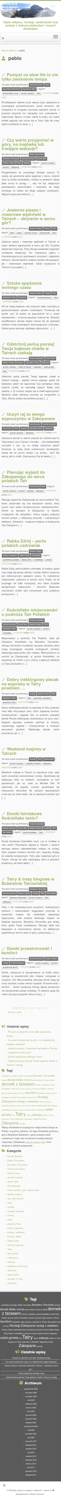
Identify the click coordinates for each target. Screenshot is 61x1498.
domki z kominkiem (39, 1088)
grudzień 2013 (31, 1471)
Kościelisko (7, 633)
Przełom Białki (35, 1105)
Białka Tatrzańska (36, 154)
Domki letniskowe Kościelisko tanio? (22, 815)
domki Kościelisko (29, 832)
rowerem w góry (30, 233)
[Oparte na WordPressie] (53, 1489)
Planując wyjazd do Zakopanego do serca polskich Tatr (23, 476)
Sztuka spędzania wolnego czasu (22, 285)
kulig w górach (51, 1093)
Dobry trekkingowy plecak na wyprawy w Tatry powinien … (30, 683)
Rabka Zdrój (24, 555)
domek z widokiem (42, 1085)
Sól (13, 1115)
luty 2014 (30, 1467)
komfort (6, 167)
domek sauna (35, 424)
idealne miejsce (9, 163)
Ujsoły (29, 1115)
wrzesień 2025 (31, 1392)
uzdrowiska (36, 555)
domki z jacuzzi (26, 1088)
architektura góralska (11, 559)
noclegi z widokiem (27, 1101)
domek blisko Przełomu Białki (43, 1080)
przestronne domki (10, 967)
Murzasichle (21, 1097)
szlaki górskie (45, 233)
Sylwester (37, 367)
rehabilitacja (38, 559)
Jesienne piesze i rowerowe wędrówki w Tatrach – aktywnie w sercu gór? (28, 216)
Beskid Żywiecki (15, 1156)
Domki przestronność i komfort (27, 950)
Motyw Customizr (37, 1494)
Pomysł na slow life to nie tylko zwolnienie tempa (30, 77)
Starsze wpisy (13, 1012)
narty (9, 1202)
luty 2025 (30, 1411)
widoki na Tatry (48, 1115)
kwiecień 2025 (31, 1403)
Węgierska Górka (40, 1119)
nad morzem (32, 1097)
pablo (4, 97)
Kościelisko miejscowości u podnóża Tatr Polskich (30, 612)
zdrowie (48, 559)
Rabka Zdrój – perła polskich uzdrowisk (24, 543)
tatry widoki (7, 832)
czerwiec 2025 (31, 1396)
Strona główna (9, 50)
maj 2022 (30, 1430)
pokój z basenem (15, 1228)
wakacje (27, 163)
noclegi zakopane (15, 1211)
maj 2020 (30, 1437)
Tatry (47, 85)
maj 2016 (30, 1452)
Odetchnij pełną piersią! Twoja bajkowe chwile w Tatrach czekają (28, 348)
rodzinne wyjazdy (17, 963)
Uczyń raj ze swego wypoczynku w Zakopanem (28, 416)
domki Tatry (41, 158)
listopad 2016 (31, 1445)
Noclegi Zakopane (44, 297)
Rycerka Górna (30, 1110)
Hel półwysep (13, 1185)
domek (4, 1080)
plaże (9, 1219)
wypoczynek (49, 759)
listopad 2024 (31, 1422)
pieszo (19, 233)
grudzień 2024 (31, 1418)
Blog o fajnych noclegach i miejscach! (27, 1490)
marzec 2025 (31, 1407)
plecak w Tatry (43, 694)
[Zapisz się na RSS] (3, 38)
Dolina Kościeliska (37, 358)
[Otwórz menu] (55, 37)
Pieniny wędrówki (14, 1329)
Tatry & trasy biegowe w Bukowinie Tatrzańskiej (28, 881)
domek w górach (36, 85)
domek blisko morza (10, 93)
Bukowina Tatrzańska (11, 158)
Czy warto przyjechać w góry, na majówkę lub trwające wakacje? (28, 144)
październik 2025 (31, 1388)
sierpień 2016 (31, 1448)
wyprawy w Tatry (29, 89)
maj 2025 (30, 1400)
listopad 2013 (31, 1474)
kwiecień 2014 (31, 1459)
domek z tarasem (27, 93)
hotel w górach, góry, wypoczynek (23, 1190)
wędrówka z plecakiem (42, 698)
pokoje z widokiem (10, 555)
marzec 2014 (31, 1463)
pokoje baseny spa (35, 1142)
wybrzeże (11, 1270)
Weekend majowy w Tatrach (24, 751)
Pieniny (47, 228)
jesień (12, 233)
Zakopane (15, 167)
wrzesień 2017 (31, 1441)
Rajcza (54, 1105)
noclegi (47, 293)
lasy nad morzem (15, 1198)
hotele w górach (35, 1318)
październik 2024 (31, 1426)
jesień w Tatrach (25, 367)
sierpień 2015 (31, 1456)
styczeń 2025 (31, 1415)
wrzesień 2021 (31, 1433)
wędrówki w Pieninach (11, 89)
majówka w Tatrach (33, 763)
